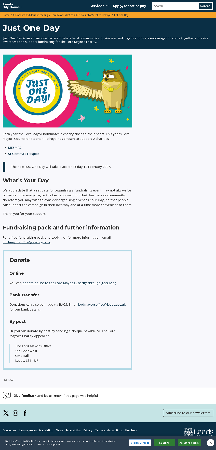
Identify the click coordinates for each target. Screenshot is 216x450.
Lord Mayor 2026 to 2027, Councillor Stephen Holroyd (81, 15)
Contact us (9, 430)
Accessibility (73, 430)
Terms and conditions (109, 430)
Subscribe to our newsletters (188, 413)
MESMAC (15, 147)
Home (6, 15)
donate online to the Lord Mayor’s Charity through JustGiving (69, 283)
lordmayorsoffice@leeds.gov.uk (26, 242)
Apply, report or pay (129, 6)
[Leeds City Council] (12, 6)
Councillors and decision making (30, 15)
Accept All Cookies (189, 442)
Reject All (164, 442)
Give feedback (25, 395)
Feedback (131, 430)
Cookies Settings (140, 442)
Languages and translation (36, 430)
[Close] (210, 442)
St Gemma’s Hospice (23, 153)
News (59, 430)
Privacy (87, 430)
